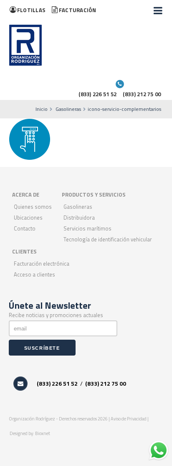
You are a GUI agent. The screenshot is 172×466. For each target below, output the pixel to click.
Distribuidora (79, 217)
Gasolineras (68, 109)
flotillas (31, 10)
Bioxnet (42, 433)
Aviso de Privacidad (129, 418)
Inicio (41, 109)
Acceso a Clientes (34, 274)
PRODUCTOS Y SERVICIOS (94, 194)
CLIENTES (24, 251)
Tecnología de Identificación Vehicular (107, 239)
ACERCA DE (25, 194)
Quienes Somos (33, 206)
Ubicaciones (28, 217)
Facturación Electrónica (41, 263)
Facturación (77, 10)
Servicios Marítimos (87, 228)
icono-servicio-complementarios (124, 109)
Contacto (24, 228)
